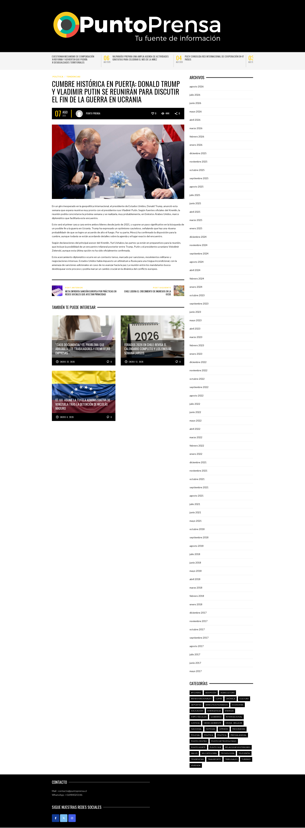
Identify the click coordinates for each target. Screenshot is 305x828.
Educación (197, 710)
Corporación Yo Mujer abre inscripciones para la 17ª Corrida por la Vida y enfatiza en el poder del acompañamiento (233, 59)
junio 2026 (195, 102)
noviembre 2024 (198, 245)
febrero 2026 (197, 136)
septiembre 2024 (199, 253)
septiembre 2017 (199, 637)
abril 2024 (195, 270)
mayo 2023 (196, 320)
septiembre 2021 (199, 487)
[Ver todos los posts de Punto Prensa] (79, 113)
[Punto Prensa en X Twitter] (63, 818)
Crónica (230, 698)
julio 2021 (195, 504)
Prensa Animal (239, 735)
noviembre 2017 (198, 621)
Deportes (196, 704)
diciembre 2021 (198, 462)
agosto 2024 (197, 261)
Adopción (210, 692)
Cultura (244, 698)
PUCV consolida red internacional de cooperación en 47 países (90, 58)
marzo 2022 (196, 437)
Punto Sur (215, 747)
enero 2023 (196, 353)
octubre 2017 (197, 629)
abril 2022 (195, 428)
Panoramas (238, 729)
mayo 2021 (196, 520)
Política (58, 76)
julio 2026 (195, 94)
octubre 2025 (197, 169)
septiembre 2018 (199, 537)
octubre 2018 (197, 529)
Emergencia (214, 710)
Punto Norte (198, 747)
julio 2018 (195, 554)
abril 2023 (195, 328)
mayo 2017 (196, 671)
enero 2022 (196, 453)
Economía (237, 704)
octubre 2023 (197, 295)
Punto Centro (199, 741)
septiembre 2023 (199, 303)
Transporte (214, 759)
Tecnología (227, 753)
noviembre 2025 (198, 161)
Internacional (234, 716)
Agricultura (227, 692)
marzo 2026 (196, 128)
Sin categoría (209, 753)
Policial (195, 735)
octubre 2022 (197, 378)
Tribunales (231, 759)
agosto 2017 (197, 646)
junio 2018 (195, 562)
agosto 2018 (197, 545)
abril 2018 (195, 579)
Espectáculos (199, 716)
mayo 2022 (196, 420)
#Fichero (196, 692)
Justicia (195, 723)
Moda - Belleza (234, 723)
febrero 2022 (197, 445)
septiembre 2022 (199, 387)
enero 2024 (196, 286)
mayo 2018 (196, 570)
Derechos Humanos (216, 704)
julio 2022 (195, 403)
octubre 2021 (197, 479)
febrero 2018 (197, 595)
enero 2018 (196, 604)
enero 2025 (196, 228)
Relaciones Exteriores (237, 747)
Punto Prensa (93, 113)
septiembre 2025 (199, 178)
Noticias (210, 729)
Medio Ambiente (213, 723)
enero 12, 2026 (136, 361)
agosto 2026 (197, 86)
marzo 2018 (196, 587)
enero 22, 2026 (67, 361)
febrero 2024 (197, 278)
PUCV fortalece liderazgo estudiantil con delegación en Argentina (161, 58)
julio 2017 (195, 654)
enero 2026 (196, 144)
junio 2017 (195, 662)
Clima (219, 698)
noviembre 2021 (198, 470)
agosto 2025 (197, 186)
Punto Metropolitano (224, 741)
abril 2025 (195, 211)
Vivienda (196, 765)
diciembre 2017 (198, 612)
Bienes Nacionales (201, 698)
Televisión (244, 753)
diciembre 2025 (198, 153)
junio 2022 (195, 412)
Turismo (246, 759)
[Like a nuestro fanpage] (55, 818)
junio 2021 (195, 512)
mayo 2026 (196, 111)
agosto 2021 (197, 495)
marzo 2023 (196, 336)
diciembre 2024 (198, 236)
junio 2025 (195, 203)
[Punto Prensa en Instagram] (72, 818)
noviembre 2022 (198, 370)
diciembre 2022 (198, 362)
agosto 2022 (197, 395)
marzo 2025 (196, 219)
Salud (194, 753)
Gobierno (216, 716)
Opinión (223, 729)
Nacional (196, 729)
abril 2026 (195, 119)
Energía (229, 710)
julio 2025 (195, 194)
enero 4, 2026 (67, 417)
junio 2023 (195, 311)
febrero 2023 (197, 345)
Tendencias (73, 76)
